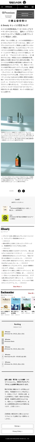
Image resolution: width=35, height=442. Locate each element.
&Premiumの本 (25, 15)
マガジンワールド (17, 2)
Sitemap (16, 426)
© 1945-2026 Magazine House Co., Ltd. (17, 438)
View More (16, 286)
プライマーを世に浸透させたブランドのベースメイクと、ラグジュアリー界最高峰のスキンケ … (18, 238)
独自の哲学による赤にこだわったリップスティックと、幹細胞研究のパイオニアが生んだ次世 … (17, 246)
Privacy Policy (17, 431)
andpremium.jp (24, 13)
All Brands (8, 7)
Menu (26, 7)
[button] (33, 305)
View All (30, 293)
